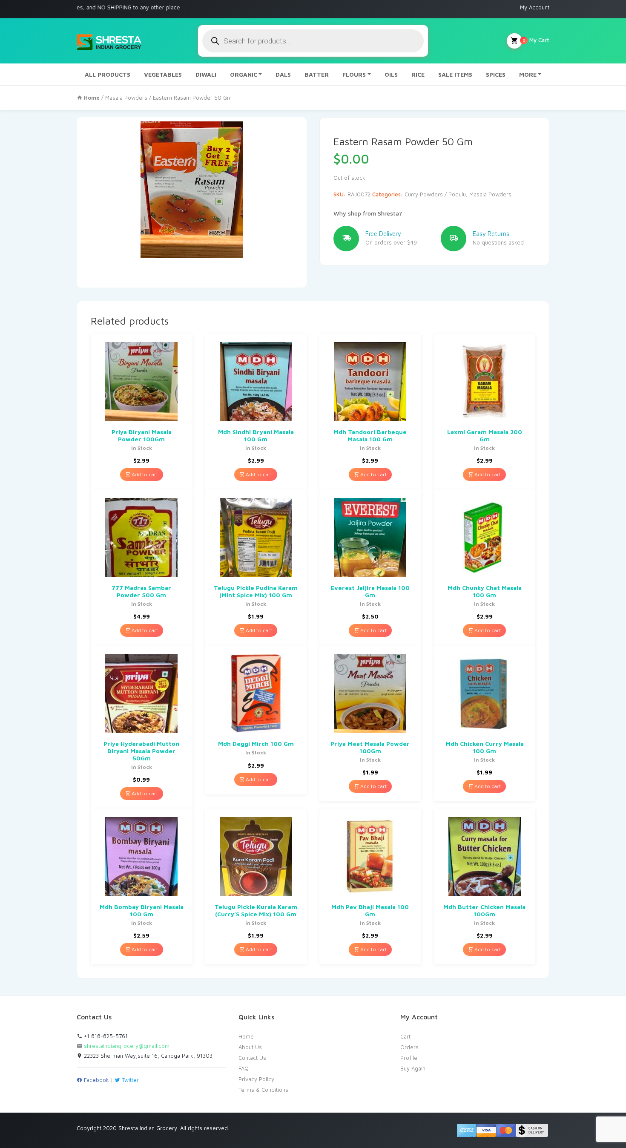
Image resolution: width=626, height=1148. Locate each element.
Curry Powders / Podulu (435, 194)
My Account (534, 7)
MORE (528, 74)
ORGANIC (243, 74)
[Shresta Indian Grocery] (110, 41)
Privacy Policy (256, 1079)
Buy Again (412, 1068)
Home (246, 1036)
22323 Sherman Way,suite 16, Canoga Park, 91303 (147, 1055)
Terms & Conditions (263, 1089)
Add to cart (144, 474)
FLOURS (354, 74)
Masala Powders (126, 97)
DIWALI (205, 74)
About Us (250, 1047)
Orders (409, 1047)
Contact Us (252, 1057)
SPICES (495, 74)
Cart (405, 1036)
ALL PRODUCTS (107, 74)
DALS (283, 74)
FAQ (243, 1068)
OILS (391, 74)
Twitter (129, 1079)
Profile (408, 1057)
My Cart (536, 40)
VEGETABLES (163, 74)
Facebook (95, 1079)
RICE (418, 74)
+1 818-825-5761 (105, 1036)
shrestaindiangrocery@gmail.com (126, 1045)
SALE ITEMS (455, 74)
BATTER (316, 74)
